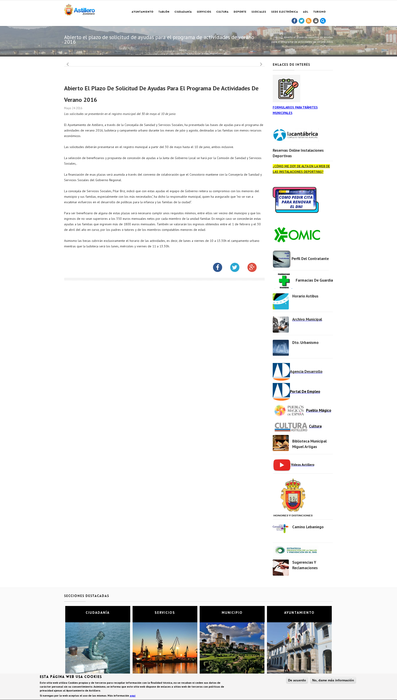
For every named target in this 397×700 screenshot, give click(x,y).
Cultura (222, 12)
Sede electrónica (284, 12)
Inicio (277, 37)
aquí (133, 695)
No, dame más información (333, 680)
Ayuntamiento (142, 12)
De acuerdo (297, 680)
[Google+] (255, 268)
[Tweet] (302, 21)
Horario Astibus (305, 296)
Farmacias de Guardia (314, 280)
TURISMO (319, 12)
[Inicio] (79, 8)
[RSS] (309, 21)
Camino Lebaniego (308, 526)
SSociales (259, 12)
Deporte (240, 12)
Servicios (204, 12)
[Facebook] (295, 21)
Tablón (164, 12)
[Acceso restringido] (316, 21)
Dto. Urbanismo (305, 342)
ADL (305, 12)
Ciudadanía (183, 12)
